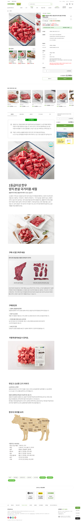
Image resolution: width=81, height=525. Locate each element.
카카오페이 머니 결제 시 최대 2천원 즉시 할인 (57, 38)
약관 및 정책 (17, 505)
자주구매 (67, 1)
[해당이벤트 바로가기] (30, 491)
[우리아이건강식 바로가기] (19, 4)
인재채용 (46, 505)
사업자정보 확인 (32, 513)
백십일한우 (48, 13)
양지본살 (16, 477)
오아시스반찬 (11, 480)
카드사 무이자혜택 (52, 40)
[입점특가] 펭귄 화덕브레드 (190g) (30, 60)
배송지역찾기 (78, 510)
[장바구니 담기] (17, 101)
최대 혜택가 (54, 25)
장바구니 (49, 78)
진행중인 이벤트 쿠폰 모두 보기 (54, 31)
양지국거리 (23, 477)
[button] (35, 54)
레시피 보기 (77, 515)
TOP (77, 518)
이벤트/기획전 (14, 1)
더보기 (34, 48)
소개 (8, 505)
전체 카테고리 (11, 7)
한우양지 (29, 477)
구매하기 (64, 78)
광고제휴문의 (41, 505)
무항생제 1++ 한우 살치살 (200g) (21, 60)
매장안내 (12, 505)
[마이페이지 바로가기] (67, 4)
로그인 (60, 1)
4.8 (45, 20)
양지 (10, 477)
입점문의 (35, 505)
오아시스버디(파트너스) (53, 505)
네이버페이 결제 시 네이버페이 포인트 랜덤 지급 (57, 36)
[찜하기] (71, 19)
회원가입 (63, 1)
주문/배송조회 (72, 1)
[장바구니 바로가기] (72, 4)
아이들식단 (43, 477)
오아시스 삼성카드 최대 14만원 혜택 (55, 34)
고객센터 (8, 1)
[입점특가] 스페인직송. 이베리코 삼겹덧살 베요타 (12, 60)
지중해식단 (50, 477)
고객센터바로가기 (60, 513)
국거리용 (36, 477)
